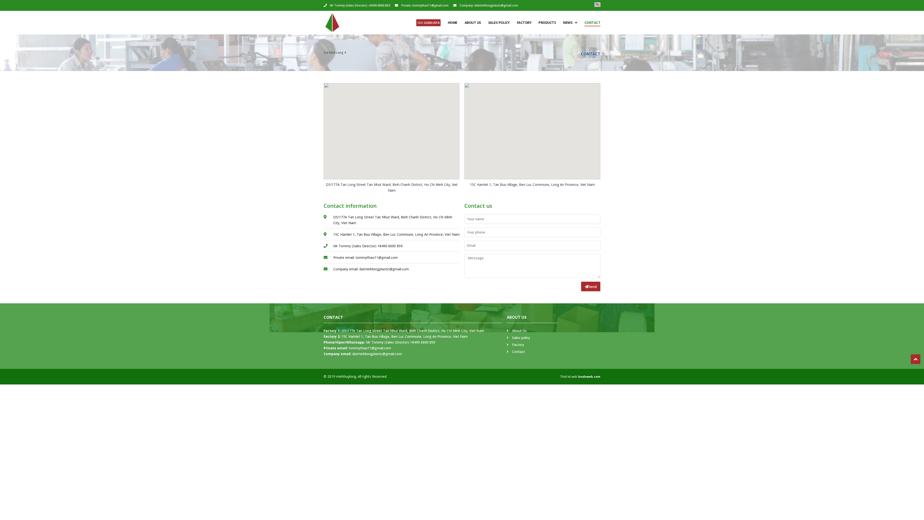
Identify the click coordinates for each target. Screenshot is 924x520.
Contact (592, 22)
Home (452, 22)
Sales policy (499, 22)
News (567, 22)
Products (547, 22)
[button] (428, 22)
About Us (473, 22)
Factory (524, 22)
